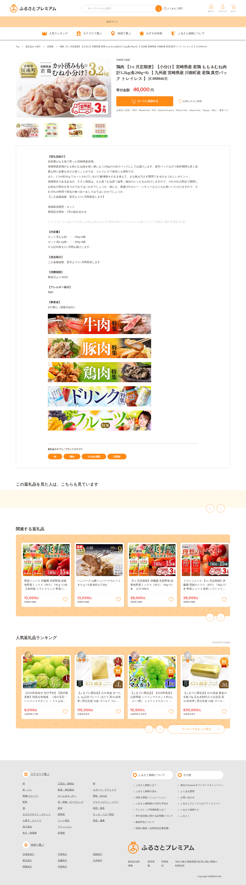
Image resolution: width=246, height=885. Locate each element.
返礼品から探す (33, 46)
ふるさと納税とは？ (146, 785)
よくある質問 (187, 791)
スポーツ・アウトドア (104, 790)
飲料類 (61, 814)
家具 (60, 808)
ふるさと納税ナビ (189, 809)
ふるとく (185, 816)
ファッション (65, 827)
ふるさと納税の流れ (146, 791)
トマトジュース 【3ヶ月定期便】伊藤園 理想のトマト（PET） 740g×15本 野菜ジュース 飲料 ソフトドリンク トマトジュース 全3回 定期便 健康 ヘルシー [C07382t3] (204, 588)
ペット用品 (63, 820)
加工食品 (27, 827)
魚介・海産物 (30, 833)
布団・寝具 (99, 808)
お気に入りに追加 (192, 101)
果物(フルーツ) (30, 796)
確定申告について (145, 822)
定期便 (50, 46)
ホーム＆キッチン (67, 796)
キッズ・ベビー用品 (103, 814)
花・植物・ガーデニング (71, 802)
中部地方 (62, 854)
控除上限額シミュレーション (151, 797)
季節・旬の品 (100, 796)
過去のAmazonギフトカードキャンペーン (201, 785)
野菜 (25, 802)
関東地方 (27, 866)
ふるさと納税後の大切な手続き (152, 803)
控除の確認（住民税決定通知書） (153, 828)
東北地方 (27, 860)
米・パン (27, 790)
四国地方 (97, 854)
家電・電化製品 (66, 790)
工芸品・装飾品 (66, 783)
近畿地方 (62, 860)
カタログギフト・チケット (37, 814)
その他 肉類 (94, 456)
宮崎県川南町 (123, 60)
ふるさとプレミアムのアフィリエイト (200, 803)
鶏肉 (72, 456)
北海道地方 (28, 854)
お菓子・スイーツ (32, 820)
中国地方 (62, 866)
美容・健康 (99, 820)
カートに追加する (147, 101)
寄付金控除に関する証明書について (154, 816)
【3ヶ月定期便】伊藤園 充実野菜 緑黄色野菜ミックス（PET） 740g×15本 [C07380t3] (151, 584)
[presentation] (20, 88)
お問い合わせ (187, 797)
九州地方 (97, 860)
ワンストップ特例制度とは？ (151, 809)
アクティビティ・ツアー (106, 802)
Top (17, 46)
